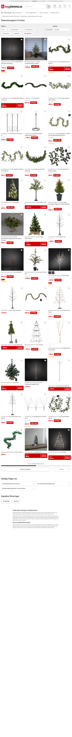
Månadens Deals (55, 12)
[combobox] (61, 469)
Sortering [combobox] (56, 29)
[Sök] (48, 6)
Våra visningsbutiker (31, 12)
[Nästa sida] (69, 469)
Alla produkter (8, 12)
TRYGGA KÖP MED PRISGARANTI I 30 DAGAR (20, 1)
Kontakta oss (18, 12)
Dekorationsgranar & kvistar (35, 16)
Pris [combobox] (3, 29)
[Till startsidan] (11, 6)
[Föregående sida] (54, 469)
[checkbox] (14, 29)
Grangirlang (6, 501)
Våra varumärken (44, 12)
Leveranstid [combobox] (5, 33)
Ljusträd (16, 501)
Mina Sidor (60, 7)
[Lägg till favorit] (21, 40)
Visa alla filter (28, 33)
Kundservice (55, 7)
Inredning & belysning (7, 16)
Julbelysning (23, 16)
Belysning (16, 16)
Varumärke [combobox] (16, 33)
